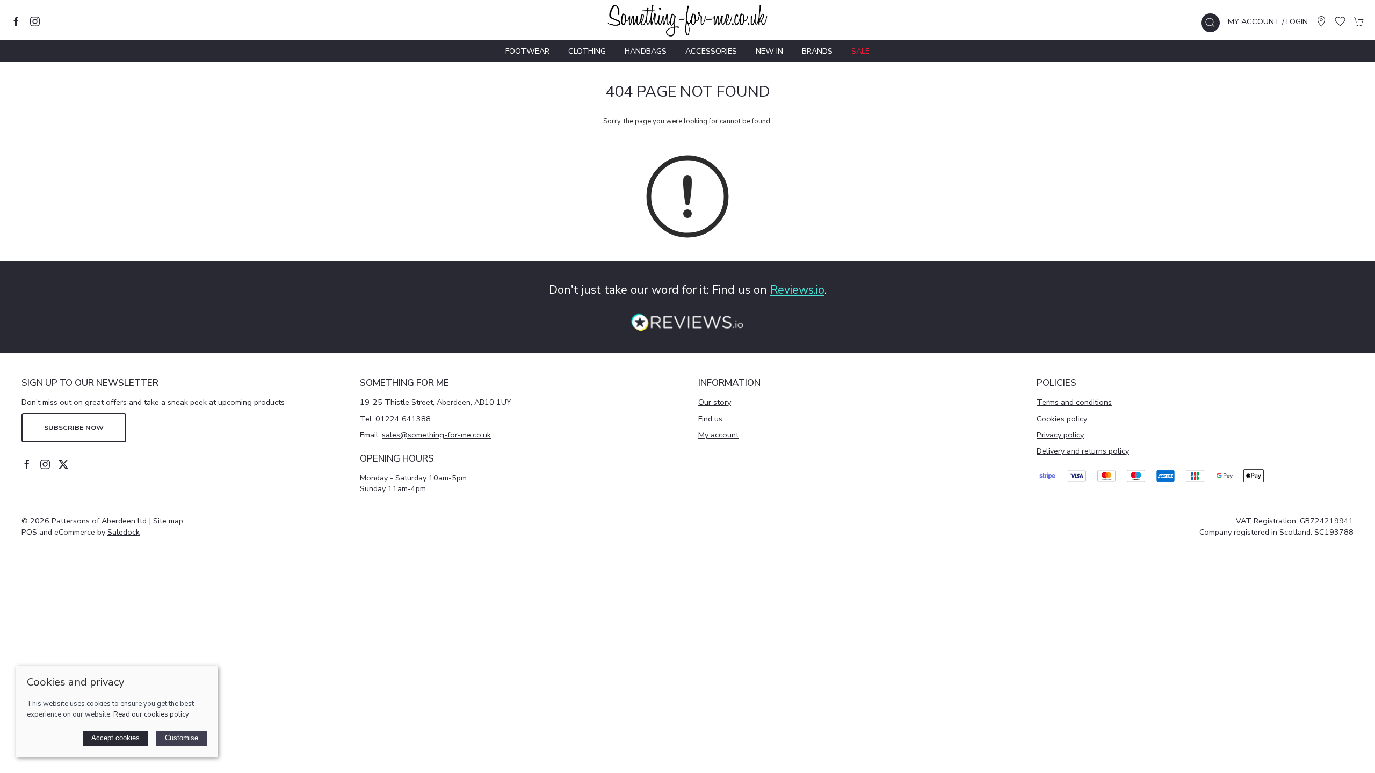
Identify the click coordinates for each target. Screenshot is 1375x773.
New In (769, 51)
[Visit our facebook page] (16, 21)
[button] (1210, 22)
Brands (817, 51)
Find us (710, 418)
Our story (714, 402)
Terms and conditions (1074, 402)
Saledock (123, 532)
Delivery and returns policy (1083, 451)
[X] (63, 464)
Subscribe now (74, 427)
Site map (168, 520)
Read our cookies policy (151, 714)
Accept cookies (115, 738)
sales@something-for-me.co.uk (436, 434)
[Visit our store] (1321, 21)
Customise (181, 738)
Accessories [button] (711, 51)
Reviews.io (797, 290)
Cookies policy (1062, 418)
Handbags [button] (646, 51)
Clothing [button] (587, 51)
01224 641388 (403, 418)
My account (718, 434)
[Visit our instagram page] (35, 21)
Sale (860, 51)
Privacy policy (1060, 434)
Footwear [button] (527, 51)
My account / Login (1268, 21)
